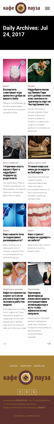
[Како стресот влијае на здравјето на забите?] (39, 215)
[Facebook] (20, 392)
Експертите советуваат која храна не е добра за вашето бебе (14, 94)
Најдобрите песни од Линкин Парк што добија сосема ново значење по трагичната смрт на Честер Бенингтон (39, 97)
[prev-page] (5, 344)
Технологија (33, 289)
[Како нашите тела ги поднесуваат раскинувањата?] (14, 215)
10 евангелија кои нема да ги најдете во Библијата (38, 169)
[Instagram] (27, 392)
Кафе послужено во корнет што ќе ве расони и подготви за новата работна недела (14, 298)
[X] (33, 392)
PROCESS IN (21, 400)
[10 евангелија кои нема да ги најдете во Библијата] (39, 147)
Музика (31, 86)
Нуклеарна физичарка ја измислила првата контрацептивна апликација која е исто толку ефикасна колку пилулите (38, 303)
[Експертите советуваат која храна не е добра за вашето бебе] (14, 70)
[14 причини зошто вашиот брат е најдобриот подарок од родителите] (14, 147)
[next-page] (48, 344)
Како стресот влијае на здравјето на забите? (39, 237)
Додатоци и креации (13, 289)
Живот (6, 86)
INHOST (42, 407)
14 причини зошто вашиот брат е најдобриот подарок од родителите (13, 172)
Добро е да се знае (37, 162)
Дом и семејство (10, 162)
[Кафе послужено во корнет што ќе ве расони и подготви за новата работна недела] (14, 273)
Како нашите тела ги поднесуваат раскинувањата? (13, 237)
